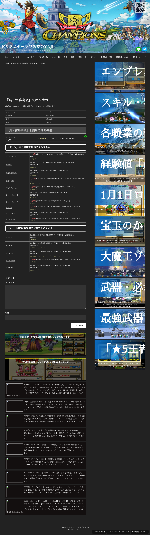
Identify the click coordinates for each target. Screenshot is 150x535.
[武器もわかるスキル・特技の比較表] (120, 122)
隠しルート (136, 57)
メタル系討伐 (43, 57)
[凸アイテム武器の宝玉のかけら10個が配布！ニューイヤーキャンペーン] (120, 246)
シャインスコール (12, 195)
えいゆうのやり (11, 137)
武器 (72, 57)
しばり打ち (10, 253)
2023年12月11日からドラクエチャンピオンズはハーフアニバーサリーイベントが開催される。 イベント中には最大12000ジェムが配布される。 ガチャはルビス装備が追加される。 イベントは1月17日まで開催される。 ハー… (54, 490)
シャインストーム (12, 202)
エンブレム (30, 57)
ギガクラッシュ (11, 156)
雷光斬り (9, 164)
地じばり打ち (10, 213)
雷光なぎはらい (11, 173)
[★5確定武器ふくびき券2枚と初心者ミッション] (45, 380)
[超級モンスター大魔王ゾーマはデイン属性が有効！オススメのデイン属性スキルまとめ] (120, 276)
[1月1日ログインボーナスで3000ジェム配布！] (120, 215)
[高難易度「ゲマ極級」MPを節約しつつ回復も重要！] (45, 355)
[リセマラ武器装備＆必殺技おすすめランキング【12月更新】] (120, 307)
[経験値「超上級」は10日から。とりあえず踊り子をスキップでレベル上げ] (120, 184)
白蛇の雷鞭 (10, 181)
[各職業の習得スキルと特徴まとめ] (120, 153)
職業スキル (82, 57)
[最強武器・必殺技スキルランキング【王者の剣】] (120, 338)
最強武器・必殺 (106, 57)
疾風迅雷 (9, 208)
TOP (7, 57)
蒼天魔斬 (9, 245)
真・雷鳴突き (10, 219)
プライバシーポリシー (75, 530)
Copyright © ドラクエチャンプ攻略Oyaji (75, 527)
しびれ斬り (10, 267)
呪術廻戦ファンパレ (139, 532)
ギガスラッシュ (11, 188)
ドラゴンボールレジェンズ (118, 532)
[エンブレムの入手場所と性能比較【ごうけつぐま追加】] (120, 91)
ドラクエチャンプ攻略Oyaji (27, 47)
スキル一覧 (56, 57)
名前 (7, 313)
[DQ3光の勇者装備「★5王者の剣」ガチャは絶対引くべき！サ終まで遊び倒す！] (120, 369)
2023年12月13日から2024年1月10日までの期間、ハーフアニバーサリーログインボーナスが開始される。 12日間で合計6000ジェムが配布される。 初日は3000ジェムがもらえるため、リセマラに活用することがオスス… (54, 462)
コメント (10, 283)
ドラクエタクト (99, 532)
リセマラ (94, 57)
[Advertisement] (45, 81)
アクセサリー (17, 57)
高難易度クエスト (122, 57)
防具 (65, 57)
